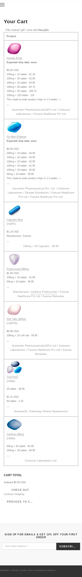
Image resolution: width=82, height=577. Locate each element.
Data (30, 570)
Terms (24, 570)
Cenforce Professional (44, 291)
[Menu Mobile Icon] (2, 4)
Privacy (15, 570)
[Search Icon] (12, 5)
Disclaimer (5, 570)
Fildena (21, 136)
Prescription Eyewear (45, 570)
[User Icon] (70, 5)
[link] (8, 103)
